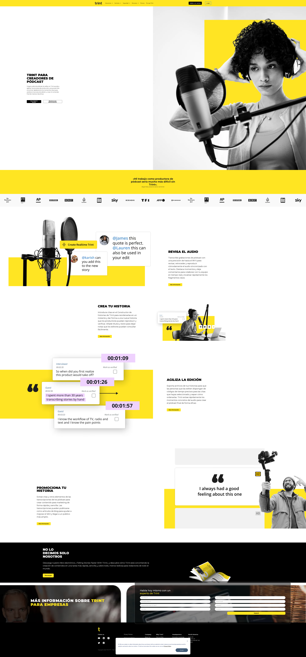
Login (208, 3)
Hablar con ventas (195, 3)
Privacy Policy (167, 646)
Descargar (48, 575)
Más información (175, 284)
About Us (147, 637)
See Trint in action (34, 101)
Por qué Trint (149, 3)
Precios (142, 3)
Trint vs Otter (159, 637)
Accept (182, 650)
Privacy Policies (128, 634)
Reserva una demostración (52, 101)
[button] (109, 3)
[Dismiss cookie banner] (187, 641)
